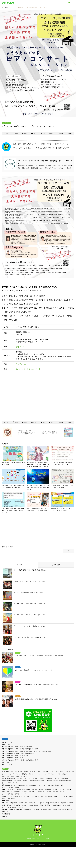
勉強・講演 (10, 794)
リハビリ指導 (6, 798)
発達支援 (17, 787)
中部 (3, 751)
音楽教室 (26, 771)
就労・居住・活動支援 (7, 809)
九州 (3, 760)
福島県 (7, 746)
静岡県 (35, 751)
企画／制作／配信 (20, 789)
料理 (23, 774)
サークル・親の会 (6, 778)
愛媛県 (12, 757)
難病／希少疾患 (60, 780)
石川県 (12, 751)
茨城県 (27, 749)
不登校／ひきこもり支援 (25, 803)
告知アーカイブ (6, 123)
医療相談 (16, 796)
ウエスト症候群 (7, 783)
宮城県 (30, 746)
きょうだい (25, 780)
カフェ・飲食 (48, 789)
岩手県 (26, 746)
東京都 (7, 749)
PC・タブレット (52, 774)
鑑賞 (15, 791)
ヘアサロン (48, 791)
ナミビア (7, 764)
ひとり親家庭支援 (56, 805)
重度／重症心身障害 (35, 780)
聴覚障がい (52, 780)
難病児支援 (47, 805)
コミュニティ (11, 789)
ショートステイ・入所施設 (10, 807)
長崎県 (27, 760)
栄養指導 (71, 796)
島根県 (7, 755)
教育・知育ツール (7, 791)
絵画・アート (32, 774)
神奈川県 (22, 749)
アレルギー (41, 778)
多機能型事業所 (24, 785)
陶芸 (26, 774)
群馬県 (36, 749)
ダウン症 (14, 783)
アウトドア (23, 794)
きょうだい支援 (66, 805)
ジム (61, 789)
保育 (62, 785)
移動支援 (71, 803)
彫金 (35, 771)
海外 (3, 764)
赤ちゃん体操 (41, 771)
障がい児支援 (44, 803)
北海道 (3, 744)
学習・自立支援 (16, 805)
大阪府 (17, 753)
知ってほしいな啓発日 (43, 838)
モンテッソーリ (7, 774)
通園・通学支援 (7, 805)
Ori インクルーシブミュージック (28, 369)
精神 (20, 796)
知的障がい (68, 780)
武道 (12, 771)
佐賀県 (22, 760)
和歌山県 (12, 753)
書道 (63, 774)
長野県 (7, 751)
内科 (24, 796)
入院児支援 (21, 807)
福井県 (21, 751)
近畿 (3, 753)
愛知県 (45, 751)
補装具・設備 (5, 800)
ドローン (68, 771)
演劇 (73, 771)
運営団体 (29, 838)
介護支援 (51, 803)
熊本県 (7, 760)
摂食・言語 (51, 785)
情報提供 (28, 789)
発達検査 (31, 785)
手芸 (47, 771)
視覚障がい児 (44, 780)
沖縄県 (7, 762)
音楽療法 (57, 785)
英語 (59, 774)
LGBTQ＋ (15, 803)
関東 (3, 749)
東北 (3, 746)
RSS (42, 835)
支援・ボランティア (7, 803)
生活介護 (5, 811)
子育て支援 (30, 805)
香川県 (21, 757)
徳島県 (16, 757)
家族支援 (24, 805)
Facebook (39, 835)
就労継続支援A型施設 (46, 809)
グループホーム (18, 809)
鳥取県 (16, 755)
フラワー (67, 774)
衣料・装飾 (55, 791)
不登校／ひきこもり (17, 778)
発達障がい (6, 780)
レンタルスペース (39, 791)
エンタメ (62, 771)
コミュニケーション (42, 774)
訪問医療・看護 (52, 796)
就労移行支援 (68, 809)
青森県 (16, 746)
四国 (3, 757)
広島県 (26, 755)
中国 (3, 755)
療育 (45, 785)
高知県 (7, 757)
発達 (42, 796)
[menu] (73, 3)
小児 (38, 796)
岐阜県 (40, 751)
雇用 (38, 809)
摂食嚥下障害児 (49, 778)
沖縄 (3, 762)
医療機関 (4, 796)
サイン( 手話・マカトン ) (22, 776)
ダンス (31, 771)
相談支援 (65, 803)
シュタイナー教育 (54, 771)
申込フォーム (21, 364)
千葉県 (12, 749)
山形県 (12, 746)
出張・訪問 (34, 789)
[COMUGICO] (8, 2)
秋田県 (21, 746)
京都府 (22, 753)
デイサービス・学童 (8, 787)
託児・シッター (67, 789)
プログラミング (16, 774)
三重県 (16, 751)
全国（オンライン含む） (8, 742)
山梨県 (30, 751)
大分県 (12, 760)
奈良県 (7, 753)
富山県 (26, 751)
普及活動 (17, 794)
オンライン (55, 789)
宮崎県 (36, 760)
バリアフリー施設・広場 (28, 791)
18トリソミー (27, 778)
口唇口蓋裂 (34, 778)
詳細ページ (20, 347)
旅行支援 (41, 789)
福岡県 (32, 760)
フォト (65, 791)
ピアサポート (36, 803)
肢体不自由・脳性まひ (15, 780)
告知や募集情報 (6, 814)
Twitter (36, 835)
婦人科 (28, 796)
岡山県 (21, 755)
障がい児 (57, 778)
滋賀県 (32, 753)
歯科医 (13, 798)
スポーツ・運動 (18, 771)
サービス (4, 789)
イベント (4, 794)
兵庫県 (27, 753)
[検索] (69, 3)
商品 (61, 791)
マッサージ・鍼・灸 (62, 796)
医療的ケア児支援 (38, 805)
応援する (34, 838)
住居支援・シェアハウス (30, 809)
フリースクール (15, 785)
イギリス (13, 764)
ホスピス (10, 796)
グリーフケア (58, 803)
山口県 (12, 755)
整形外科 (33, 796)
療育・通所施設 (6, 785)
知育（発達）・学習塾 (8, 776)
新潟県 (49, 751)
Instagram (33, 835)
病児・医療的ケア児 (66, 778)
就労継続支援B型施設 (58, 809)
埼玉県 (16, 749)
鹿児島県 (17, 760)
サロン (18, 791)
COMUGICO (34, 844)
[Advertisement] (38, 530)
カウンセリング (39, 785)
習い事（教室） (6, 771)
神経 (45, 796)
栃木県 (32, 749)
